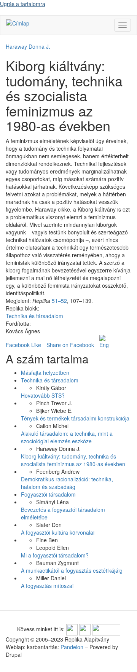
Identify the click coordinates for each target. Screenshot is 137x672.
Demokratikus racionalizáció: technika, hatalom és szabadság (67, 482)
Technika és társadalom (34, 316)
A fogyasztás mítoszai (47, 585)
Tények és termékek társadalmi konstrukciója (75, 418)
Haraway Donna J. (28, 46)
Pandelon (72, 647)
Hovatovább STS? (43, 395)
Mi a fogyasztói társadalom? (55, 555)
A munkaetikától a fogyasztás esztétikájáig (72, 570)
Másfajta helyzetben (45, 372)
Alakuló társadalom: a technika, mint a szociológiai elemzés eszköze (67, 437)
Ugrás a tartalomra (22, 4)
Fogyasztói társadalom (48, 494)
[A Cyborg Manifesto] (103, 342)
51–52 (59, 300)
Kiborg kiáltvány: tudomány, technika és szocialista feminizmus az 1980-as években (73, 460)
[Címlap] (17, 23)
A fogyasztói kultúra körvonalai (57, 532)
